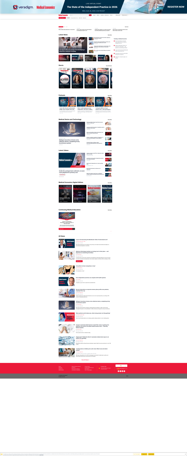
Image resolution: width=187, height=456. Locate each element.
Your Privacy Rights (88, 370)
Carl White (78, 279)
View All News (84, 360)
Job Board (73, 367)
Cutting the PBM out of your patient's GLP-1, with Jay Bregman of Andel (103, 109)
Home (127, 375)
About (60, 366)
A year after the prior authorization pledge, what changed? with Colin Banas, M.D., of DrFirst (67, 109)
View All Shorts (109, 65)
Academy (102, 15)
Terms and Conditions (76, 368)
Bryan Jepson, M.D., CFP (90, 165)
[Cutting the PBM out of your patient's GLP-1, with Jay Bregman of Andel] (103, 102)
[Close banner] (185, 1)
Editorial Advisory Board (76, 366)
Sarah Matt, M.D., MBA (90, 155)
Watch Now (63, 174)
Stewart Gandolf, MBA (80, 314)
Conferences (106, 15)
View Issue (61, 201)
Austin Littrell (88, 160)
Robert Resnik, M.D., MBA (81, 241)
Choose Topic (61, 17)
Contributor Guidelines (76, 370)
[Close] (185, 454)
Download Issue (65, 201)
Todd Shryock (88, 124)
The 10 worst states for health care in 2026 (120, 29)
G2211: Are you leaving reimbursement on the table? (102, 30)
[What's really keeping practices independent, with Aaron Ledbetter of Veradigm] (85, 102)
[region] (93, 454)
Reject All (144, 454)
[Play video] (72, 160)
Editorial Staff (61, 370)
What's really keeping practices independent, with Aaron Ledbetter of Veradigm (85, 109)
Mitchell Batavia (79, 267)
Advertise (60, 367)
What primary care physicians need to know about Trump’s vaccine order (84, 30)
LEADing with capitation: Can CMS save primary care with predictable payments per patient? (67, 30)
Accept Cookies (151, 454)
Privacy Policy (87, 366)
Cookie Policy (41, 454)
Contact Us (61, 368)
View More (126, 26)
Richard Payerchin (89, 175)
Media (98, 15)
